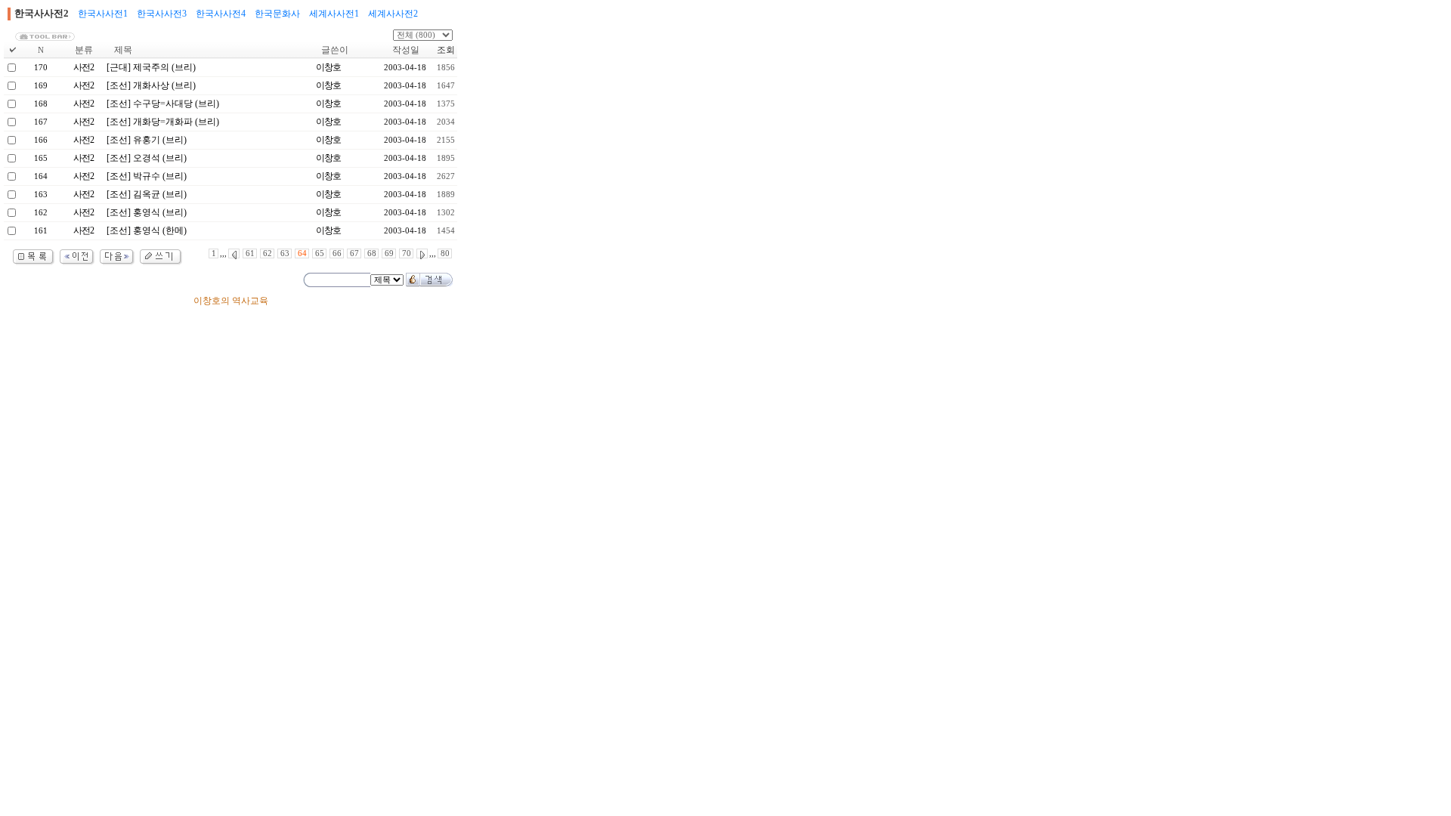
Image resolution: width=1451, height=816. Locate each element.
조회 (446, 50)
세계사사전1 (334, 13)
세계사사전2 (393, 13)
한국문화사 (277, 13)
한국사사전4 (221, 13)
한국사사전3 (162, 13)
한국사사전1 (103, 13)
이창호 (328, 67)
